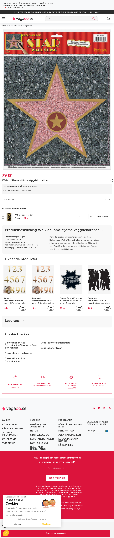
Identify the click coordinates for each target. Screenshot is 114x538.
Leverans (26, 190)
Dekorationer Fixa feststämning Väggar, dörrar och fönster (21, 345)
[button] (99, 430)
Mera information (15, 7)
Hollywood (27, 26)
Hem (4, 26)
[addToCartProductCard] (22, 308)
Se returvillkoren (30, 245)
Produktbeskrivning (11, 190)
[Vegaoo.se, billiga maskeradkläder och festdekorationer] (22, 18)
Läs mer (17, 524)
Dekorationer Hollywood (19, 353)
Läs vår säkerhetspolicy (14, 515)
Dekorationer (14, 26)
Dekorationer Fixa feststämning (15, 359)
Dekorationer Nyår (51, 348)
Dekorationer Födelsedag (55, 343)
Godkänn (46, 524)
